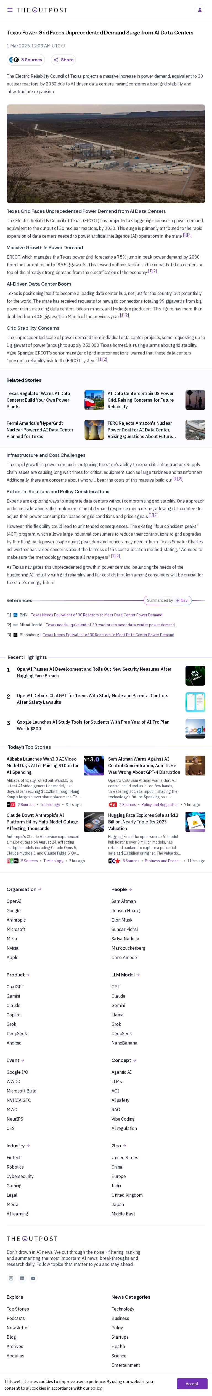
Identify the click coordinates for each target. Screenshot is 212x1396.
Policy (117, 1327)
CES (11, 1128)
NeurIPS (15, 1119)
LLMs (117, 1081)
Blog (11, 1337)
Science (119, 1356)
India (116, 1185)
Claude (13, 1005)
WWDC (13, 1081)
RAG (116, 1109)
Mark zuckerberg (128, 948)
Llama (118, 1015)
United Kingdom (127, 1195)
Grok (11, 1024)
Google (14, 910)
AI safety (120, 1100)
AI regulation (124, 1128)
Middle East (123, 1214)
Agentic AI (122, 1072)
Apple (12, 957)
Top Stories (18, 1309)
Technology (123, 1309)
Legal (12, 1195)
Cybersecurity (20, 1176)
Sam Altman (124, 901)
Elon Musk (122, 920)
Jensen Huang (126, 910)
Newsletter (18, 1327)
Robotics (15, 1167)
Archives (15, 1346)
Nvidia (12, 948)
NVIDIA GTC (19, 1100)
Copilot (14, 1015)
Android (14, 1043)
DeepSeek (17, 1033)
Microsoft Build (21, 1091)
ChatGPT (15, 986)
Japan (118, 1204)
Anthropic (16, 920)
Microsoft (16, 929)
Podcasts (16, 1318)
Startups (120, 1337)
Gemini (13, 996)
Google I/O (17, 1072)
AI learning (17, 1214)
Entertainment (126, 1365)
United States (125, 1157)
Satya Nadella (125, 938)
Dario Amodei (124, 957)
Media (12, 1204)
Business (120, 1318)
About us (15, 1356)
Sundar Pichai (125, 929)
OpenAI (14, 901)
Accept (192, 1384)
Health (118, 1346)
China (117, 1167)
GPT (116, 986)
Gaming (14, 1185)
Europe (119, 1176)
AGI (115, 1091)
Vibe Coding (123, 1119)
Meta (12, 938)
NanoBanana (124, 1043)
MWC (12, 1109)
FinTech (14, 1157)
